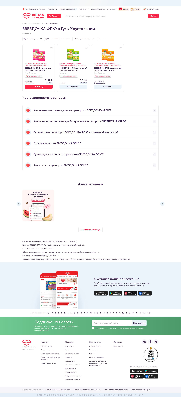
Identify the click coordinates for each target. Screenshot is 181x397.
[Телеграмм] (156, 341)
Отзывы (91, 354)
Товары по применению (49, 350)
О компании (69, 346)
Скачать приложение (96, 357)
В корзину (39, 87)
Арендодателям (70, 368)
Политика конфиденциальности (58, 390)
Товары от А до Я (46, 346)
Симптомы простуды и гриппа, (36, 64)
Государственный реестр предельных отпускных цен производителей (98, 363)
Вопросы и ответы (95, 346)
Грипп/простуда (30, 73)
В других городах (99, 83)
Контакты (68, 357)
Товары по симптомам (48, 363)
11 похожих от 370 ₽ (103, 76)
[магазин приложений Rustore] (145, 293)
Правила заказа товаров (140, 390)
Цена (101, 39)
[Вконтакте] (144, 341)
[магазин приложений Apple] (101, 293)
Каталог (55, 16)
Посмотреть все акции (90, 229)
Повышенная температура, (69, 65)
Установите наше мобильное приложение (144, 367)
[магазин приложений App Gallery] (130, 293)
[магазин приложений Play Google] (115, 293)
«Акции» (95, 252)
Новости (68, 350)
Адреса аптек (118, 346)
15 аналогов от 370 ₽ (69, 76)
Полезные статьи (95, 350)
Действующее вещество (84, 39)
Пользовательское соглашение (116, 390)
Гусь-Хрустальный (31, 9)
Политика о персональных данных (87, 390)
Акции (116, 350)
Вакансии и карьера (72, 354)
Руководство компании (73, 379)
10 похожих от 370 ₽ (34, 76)
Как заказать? (73, 87)
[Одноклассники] (150, 341)
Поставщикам (69, 361)
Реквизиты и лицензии (72, 365)
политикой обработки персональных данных (125, 328)
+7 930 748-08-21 (152, 9)
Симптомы (65, 39)
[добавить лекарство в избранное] (51, 47)
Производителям (70, 372)
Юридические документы (73, 376)
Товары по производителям (50, 354)
